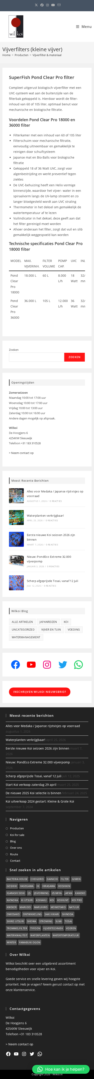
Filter (65, 879)
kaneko (80, 893)
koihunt (63, 900)
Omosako (13, 914)
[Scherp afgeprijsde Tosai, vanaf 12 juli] (16, 582)
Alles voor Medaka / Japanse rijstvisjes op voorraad (43, 726)
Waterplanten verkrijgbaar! (45, 516)
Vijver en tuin (51, 629)
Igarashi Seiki (16, 893)
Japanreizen (48, 622)
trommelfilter (17, 928)
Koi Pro (77, 900)
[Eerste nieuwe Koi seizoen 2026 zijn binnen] (16, 539)
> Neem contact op (21, 453)
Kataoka (12, 900)
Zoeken (14, 350)
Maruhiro (41, 907)
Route (14, 854)
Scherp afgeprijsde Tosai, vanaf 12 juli (52, 581)
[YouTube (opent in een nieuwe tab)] (53, 5)
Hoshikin (64, 886)
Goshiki (12, 886)
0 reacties (56, 501)
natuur (74, 907)
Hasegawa (27, 886)
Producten (17, 828)
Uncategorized (23, 629)
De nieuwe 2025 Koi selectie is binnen (33, 793)
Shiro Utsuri (15, 921)
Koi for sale (17, 835)
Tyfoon (35, 928)
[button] (61, 1069)
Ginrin (76, 879)
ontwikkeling (32, 914)
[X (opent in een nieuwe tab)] (36, 5)
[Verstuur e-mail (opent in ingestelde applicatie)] (58, 5)
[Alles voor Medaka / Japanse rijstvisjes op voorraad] (16, 495)
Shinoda (67, 914)
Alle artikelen (22, 622)
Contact (15, 861)
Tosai (68, 921)
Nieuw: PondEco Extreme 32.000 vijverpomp (38, 762)
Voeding (74, 629)
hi (38, 886)
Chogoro (37, 879)
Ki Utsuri (27, 900)
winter (11, 942)
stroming (45, 921)
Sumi (59, 921)
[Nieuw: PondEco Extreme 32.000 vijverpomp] (16, 561)
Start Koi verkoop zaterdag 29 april (31, 785)
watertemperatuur (66, 935)
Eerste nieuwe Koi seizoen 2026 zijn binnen (37, 748)
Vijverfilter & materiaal (47, 55)
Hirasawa (48, 886)
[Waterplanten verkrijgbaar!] (16, 517)
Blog (13, 841)
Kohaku (41, 900)
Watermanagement (26, 637)
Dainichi (52, 879)
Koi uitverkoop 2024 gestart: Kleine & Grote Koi (40, 801)
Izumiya (57, 893)
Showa (31, 921)
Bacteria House (17, 879)
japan (68, 893)
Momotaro (58, 907)
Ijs (29, 893)
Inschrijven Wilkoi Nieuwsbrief (39, 692)
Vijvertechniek (53, 928)
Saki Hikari (52, 914)
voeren (71, 928)
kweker (12, 907)
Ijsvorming (41, 893)
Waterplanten (40, 935)
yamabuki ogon (29, 942)
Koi (66, 622)
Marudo (25, 907)
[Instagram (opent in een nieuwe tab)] (47, 5)
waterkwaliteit (17, 935)
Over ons (16, 848)
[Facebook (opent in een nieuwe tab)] (42, 5)
